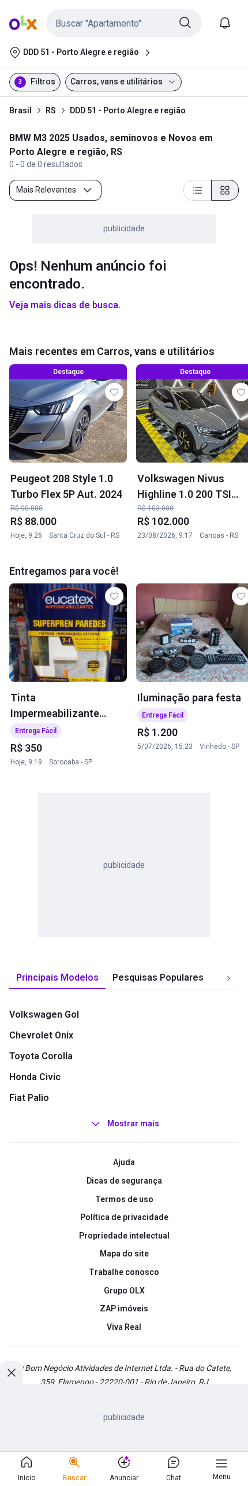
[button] (124, 23)
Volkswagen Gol (44, 1014)
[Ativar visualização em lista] (197, 190)
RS (51, 110)
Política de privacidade (124, 1217)
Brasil (20, 110)
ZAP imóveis (124, 1308)
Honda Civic (35, 1076)
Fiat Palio (29, 1097)
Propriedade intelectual (124, 1235)
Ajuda (124, 1162)
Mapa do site (124, 1253)
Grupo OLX (124, 1290)
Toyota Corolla (41, 1056)
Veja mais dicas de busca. (65, 305)
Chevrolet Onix (41, 1035)
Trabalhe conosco (124, 1272)
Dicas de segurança (124, 1180)
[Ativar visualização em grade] (225, 190)
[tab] (57, 978)
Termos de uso (124, 1199)
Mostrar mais (133, 1124)
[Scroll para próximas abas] (228, 978)
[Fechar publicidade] (11, 1372)
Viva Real (124, 1327)
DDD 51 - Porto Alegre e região (128, 110)
